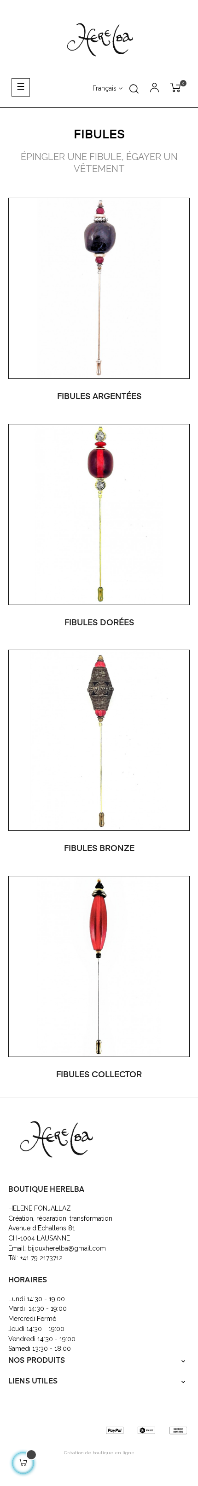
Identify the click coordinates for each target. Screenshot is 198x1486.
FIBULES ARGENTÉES (99, 397)
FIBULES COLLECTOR (99, 1075)
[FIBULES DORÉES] (99, 513)
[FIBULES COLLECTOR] (99, 966)
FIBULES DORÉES (99, 623)
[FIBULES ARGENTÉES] (99, 287)
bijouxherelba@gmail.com (67, 1248)
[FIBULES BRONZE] (99, 739)
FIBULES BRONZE (99, 849)
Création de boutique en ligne (99, 1452)
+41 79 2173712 (42, 1258)
